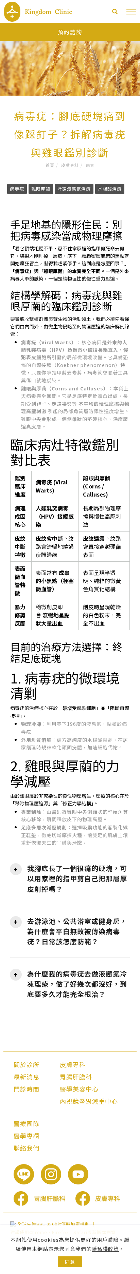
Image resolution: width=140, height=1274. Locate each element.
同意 (70, 1261)
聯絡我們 (26, 1147)
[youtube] (81, 1174)
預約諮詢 (70, 32)
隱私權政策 (105, 1248)
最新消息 (26, 1076)
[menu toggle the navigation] (131, 12)
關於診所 (26, 1064)
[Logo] (38, 11)
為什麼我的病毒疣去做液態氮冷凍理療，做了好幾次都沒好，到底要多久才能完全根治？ (77, 984)
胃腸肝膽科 (76, 1076)
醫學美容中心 (79, 1088)
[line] (27, 1174)
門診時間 (26, 1088)
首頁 (50, 165)
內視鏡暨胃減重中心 (89, 1101)
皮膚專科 (70, 165)
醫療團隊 (26, 1123)
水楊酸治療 (110, 189)
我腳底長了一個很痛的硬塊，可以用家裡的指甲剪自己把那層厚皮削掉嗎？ (77, 878)
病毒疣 (17, 189)
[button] (115, 12)
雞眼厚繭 (40, 189)
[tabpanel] (70, 59)
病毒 (90, 165)
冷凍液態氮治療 (74, 189)
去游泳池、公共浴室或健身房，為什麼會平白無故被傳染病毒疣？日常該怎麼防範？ (77, 931)
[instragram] (54, 1174)
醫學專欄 (26, 1135)
